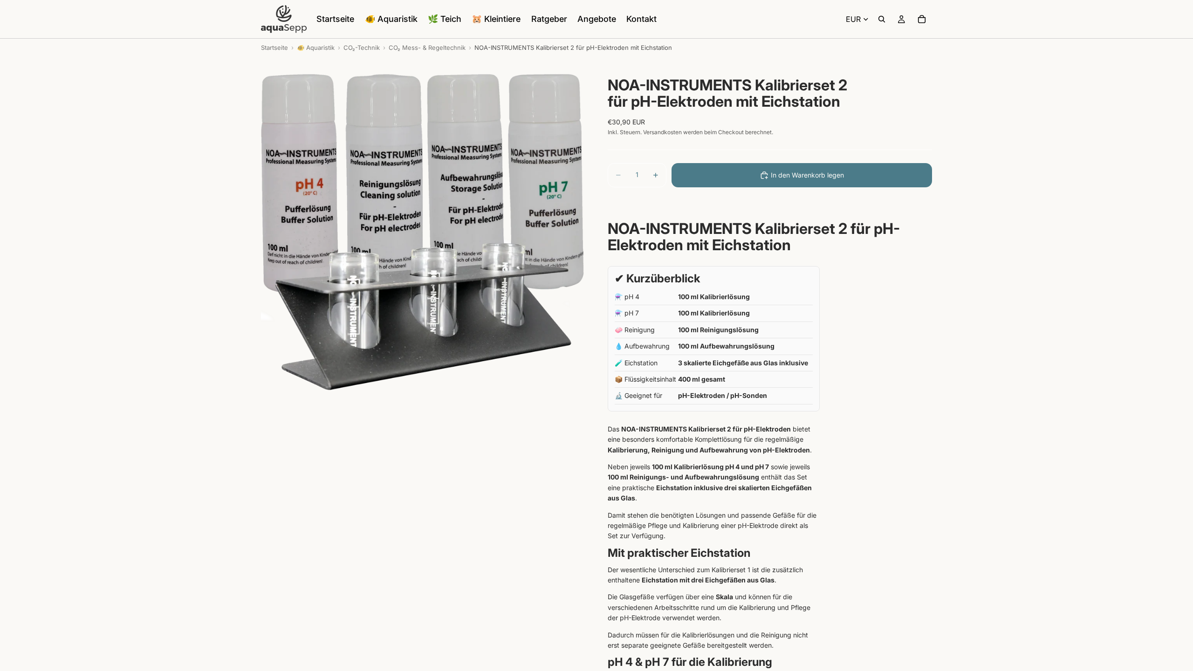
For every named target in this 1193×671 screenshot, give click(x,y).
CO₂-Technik (361, 47)
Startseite (274, 47)
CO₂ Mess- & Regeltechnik (427, 47)
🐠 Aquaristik (316, 47)
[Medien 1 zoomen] (423, 228)
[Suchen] (881, 19)
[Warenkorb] (922, 19)
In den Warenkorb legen (807, 175)
